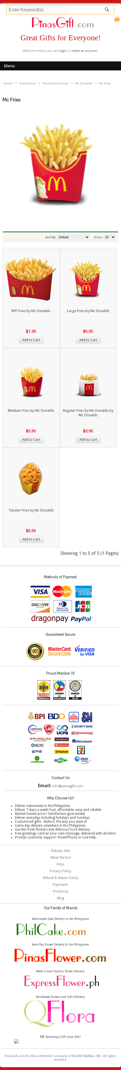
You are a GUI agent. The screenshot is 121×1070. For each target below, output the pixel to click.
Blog (60, 898)
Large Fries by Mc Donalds (88, 311)
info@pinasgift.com (67, 786)
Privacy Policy (60, 871)
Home (8, 83)
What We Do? (60, 858)
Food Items (27, 83)
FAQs (60, 864)
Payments (60, 885)
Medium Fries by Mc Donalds (31, 410)
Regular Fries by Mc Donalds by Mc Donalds (88, 412)
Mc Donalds (84, 83)
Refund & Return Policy (60, 878)
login (62, 51)
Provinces (60, 891)
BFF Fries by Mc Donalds (31, 311)
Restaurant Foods (56, 83)
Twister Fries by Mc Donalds (31, 510)
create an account (84, 51)
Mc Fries (105, 83)
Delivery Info (60, 851)
